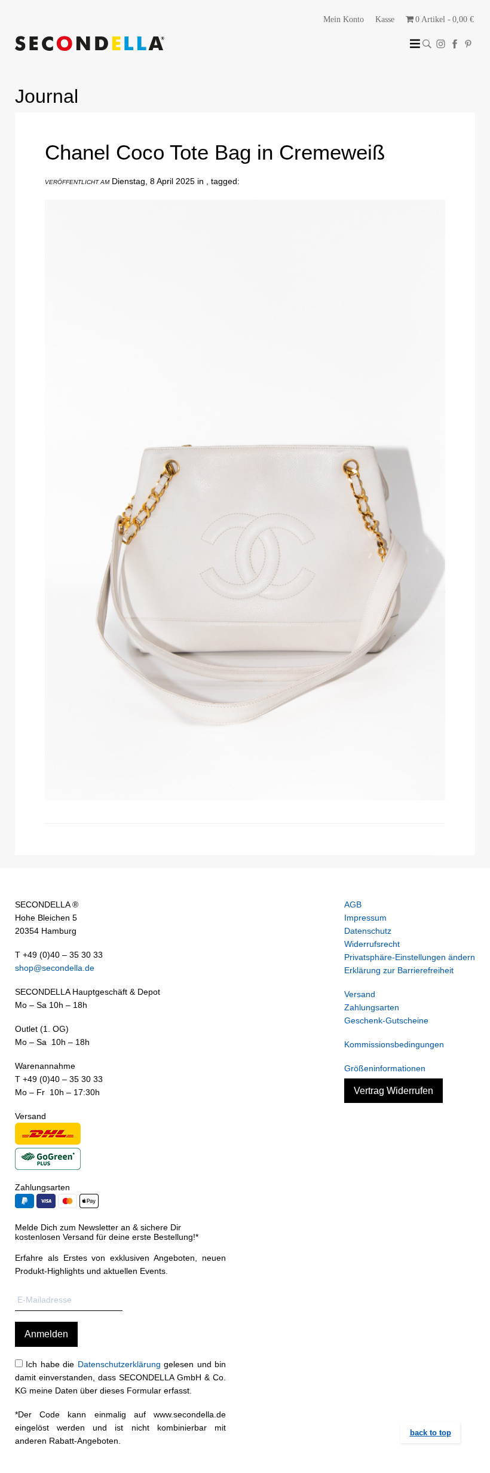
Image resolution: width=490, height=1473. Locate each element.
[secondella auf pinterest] (468, 43)
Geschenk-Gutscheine (386, 1020)
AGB (353, 904)
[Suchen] (426, 43)
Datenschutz (367, 931)
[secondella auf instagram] (440, 43)
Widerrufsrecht (372, 944)
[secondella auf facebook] (454, 43)
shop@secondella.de (54, 968)
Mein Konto (343, 19)
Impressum (365, 917)
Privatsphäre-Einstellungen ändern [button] (409, 957)
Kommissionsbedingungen (394, 1044)
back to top (430, 1432)
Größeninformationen (384, 1068)
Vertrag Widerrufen (393, 1091)
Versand (359, 994)
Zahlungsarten (371, 1007)
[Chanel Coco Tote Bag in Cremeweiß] (245, 809)
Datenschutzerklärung (119, 1364)
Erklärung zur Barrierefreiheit (399, 970)
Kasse (384, 19)
